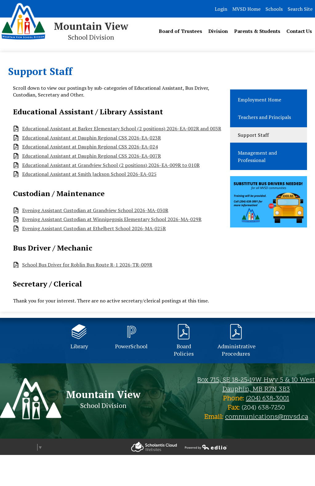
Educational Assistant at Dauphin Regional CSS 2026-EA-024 (90, 147)
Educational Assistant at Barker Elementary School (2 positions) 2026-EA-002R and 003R (121, 129)
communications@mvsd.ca (266, 417)
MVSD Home (246, 9)
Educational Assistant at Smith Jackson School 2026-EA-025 (89, 174)
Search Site (300, 9)
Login (221, 9)
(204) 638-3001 (267, 398)
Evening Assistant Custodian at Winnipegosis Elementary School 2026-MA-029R (111, 219)
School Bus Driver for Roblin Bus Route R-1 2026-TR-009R (87, 265)
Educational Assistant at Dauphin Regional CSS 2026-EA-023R (91, 138)
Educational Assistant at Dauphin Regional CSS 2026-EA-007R (91, 156)
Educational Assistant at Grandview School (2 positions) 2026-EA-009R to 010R (111, 165)
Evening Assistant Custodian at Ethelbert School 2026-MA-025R (94, 228)
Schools (274, 9)
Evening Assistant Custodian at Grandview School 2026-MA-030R (95, 210)
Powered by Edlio (154, 447)
